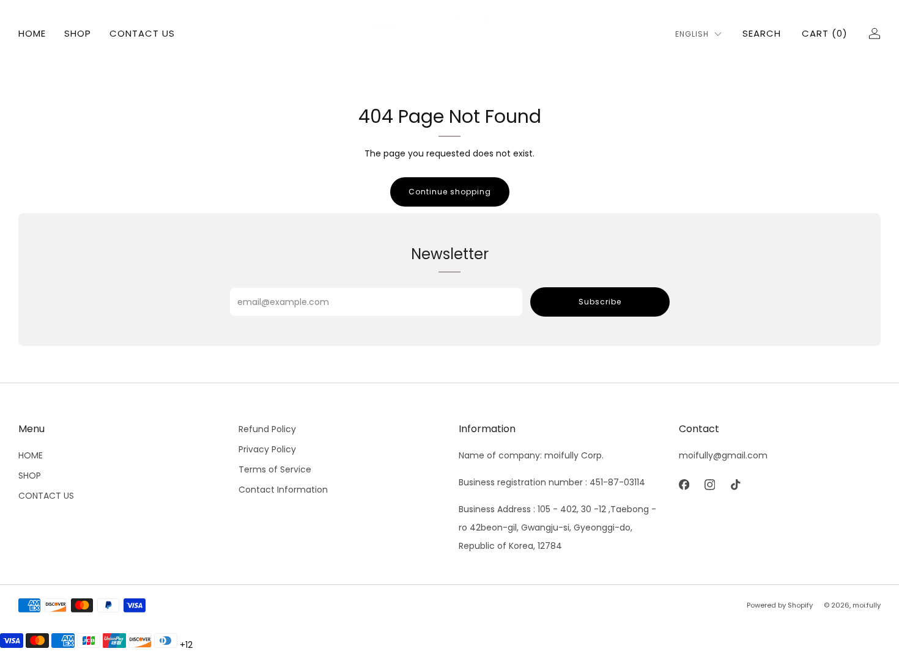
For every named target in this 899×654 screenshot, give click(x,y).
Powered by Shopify (780, 605)
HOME (32, 33)
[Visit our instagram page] (709, 485)
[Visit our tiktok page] (735, 485)
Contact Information (283, 489)
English (692, 34)
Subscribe (600, 301)
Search (761, 33)
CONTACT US (142, 33)
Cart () (825, 33)
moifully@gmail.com (723, 455)
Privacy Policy (267, 449)
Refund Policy (267, 429)
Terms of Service (275, 469)
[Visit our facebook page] (684, 485)
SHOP (77, 33)
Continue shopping (450, 191)
